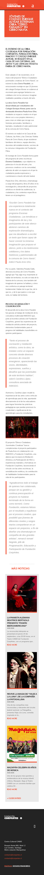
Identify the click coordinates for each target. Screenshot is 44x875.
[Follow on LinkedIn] (6, 834)
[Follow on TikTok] (35, 827)
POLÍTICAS (8, 866)
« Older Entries (14, 798)
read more (12, 645)
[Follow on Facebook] (27, 827)
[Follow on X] (13, 827)
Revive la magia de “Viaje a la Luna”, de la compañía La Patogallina (22, 697)
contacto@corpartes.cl (13, 855)
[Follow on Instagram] (6, 827)
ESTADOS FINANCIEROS (21, 866)
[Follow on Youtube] (20, 827)
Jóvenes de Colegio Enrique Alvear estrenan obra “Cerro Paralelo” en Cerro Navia (21, 23)
